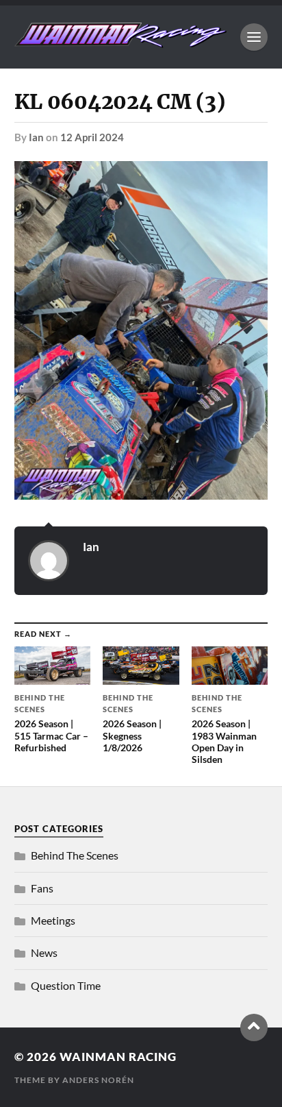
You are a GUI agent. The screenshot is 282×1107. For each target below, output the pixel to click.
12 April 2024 (92, 137)
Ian (36, 137)
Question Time (66, 985)
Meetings (53, 920)
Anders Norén (98, 1080)
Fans (42, 888)
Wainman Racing (118, 1056)
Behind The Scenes (74, 855)
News (44, 952)
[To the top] (254, 1027)
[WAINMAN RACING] (120, 41)
